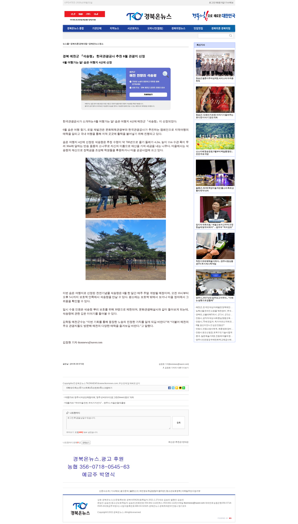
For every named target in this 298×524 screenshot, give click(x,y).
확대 (70, 388)
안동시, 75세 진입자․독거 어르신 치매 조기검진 (217, 321)
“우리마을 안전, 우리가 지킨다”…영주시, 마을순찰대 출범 (99, 403)
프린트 (96, 388)
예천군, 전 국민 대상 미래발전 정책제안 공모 (215, 307)
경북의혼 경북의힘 (79, 44)
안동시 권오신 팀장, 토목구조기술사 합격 (214, 332)
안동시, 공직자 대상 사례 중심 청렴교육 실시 (215, 318)
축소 (77, 388)
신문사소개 (104, 491)
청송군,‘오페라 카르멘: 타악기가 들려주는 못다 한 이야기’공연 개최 (214, 116)
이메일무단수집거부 (191, 491)
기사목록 (85, 388)
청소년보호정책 (173, 491)
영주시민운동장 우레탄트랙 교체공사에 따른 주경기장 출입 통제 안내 (226, 340)
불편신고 (134, 491)
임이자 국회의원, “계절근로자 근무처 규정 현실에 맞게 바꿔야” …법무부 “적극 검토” (214, 225)
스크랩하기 (107, 388)
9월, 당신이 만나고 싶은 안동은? (210, 325)
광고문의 (124, 491)
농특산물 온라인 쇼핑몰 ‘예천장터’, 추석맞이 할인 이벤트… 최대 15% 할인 (228, 311)
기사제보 (229, 2)
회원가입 (220, 2)
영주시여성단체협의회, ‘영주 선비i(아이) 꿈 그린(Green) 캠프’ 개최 (104, 397)
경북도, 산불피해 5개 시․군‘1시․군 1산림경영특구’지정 (220, 314)
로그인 (212, 2)
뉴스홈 (66, 44)
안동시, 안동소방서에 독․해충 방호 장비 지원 (216, 329)
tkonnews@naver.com (194, 503)
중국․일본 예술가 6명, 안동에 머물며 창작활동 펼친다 (219, 336)
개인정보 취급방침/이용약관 (152, 491)
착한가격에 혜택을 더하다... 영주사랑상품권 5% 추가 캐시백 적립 (214, 262)
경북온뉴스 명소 (96, 44)
